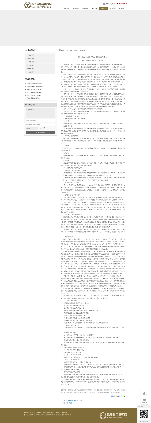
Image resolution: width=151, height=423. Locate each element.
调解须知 (69, 403)
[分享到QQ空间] (114, 396)
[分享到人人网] (121, 396)
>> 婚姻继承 (30, 55)
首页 (71, 50)
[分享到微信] (124, 396)
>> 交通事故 (30, 58)
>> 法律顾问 (30, 72)
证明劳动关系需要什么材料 (34, 95)
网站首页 (67, 8)
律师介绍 (76, 8)
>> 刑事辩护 (30, 65)
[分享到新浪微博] (117, 396)
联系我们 (122, 8)
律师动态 (104, 8)
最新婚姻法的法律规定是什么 (35, 86)
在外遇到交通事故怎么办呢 (34, 83)
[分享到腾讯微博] (119, 396)
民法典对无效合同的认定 (33, 98)
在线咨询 (113, 8)
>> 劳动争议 (30, 68)
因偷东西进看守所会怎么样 (34, 89)
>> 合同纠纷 (30, 62)
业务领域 (85, 8)
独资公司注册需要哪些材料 (34, 92)
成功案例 (94, 8)
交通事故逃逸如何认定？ (74, 400)
